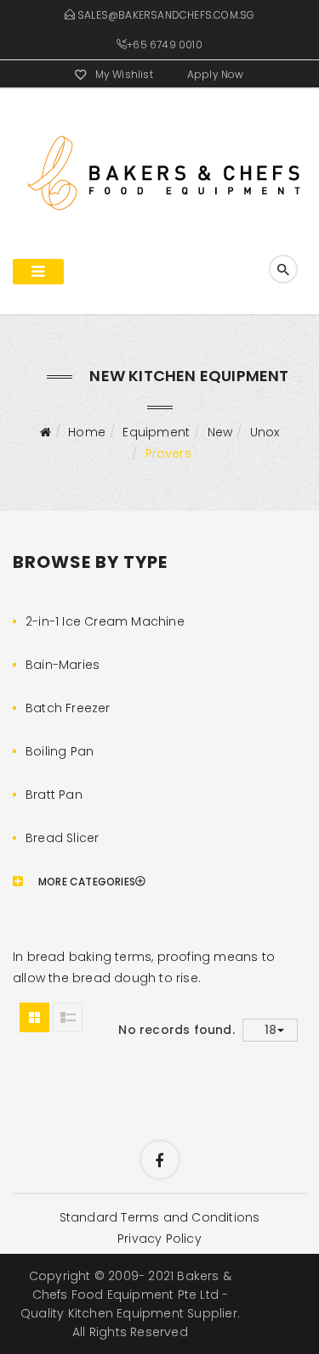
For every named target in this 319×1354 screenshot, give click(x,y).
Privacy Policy (159, 1238)
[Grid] (34, 1017)
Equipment (156, 432)
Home (86, 432)
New (220, 432)
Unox (265, 432)
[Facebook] (160, 1159)
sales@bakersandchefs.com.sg (165, 15)
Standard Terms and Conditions (160, 1217)
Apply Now (215, 74)
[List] (68, 1017)
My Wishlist (124, 74)
